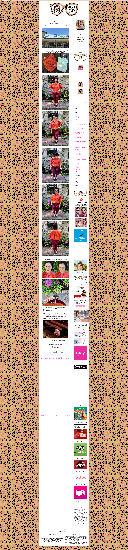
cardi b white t (78, 131)
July (76, 121)
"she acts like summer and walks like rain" (81, 143)
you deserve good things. (79, 160)
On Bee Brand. (78, 149)
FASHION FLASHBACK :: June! (80, 124)
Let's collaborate (80, 306)
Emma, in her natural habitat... (80, 138)
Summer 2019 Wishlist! (79, 136)
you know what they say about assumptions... (80, 133)
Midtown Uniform (78, 154)
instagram (45, 358)
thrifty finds (62, 358)
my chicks (77, 166)
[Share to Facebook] (61, 357)
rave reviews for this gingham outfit (81, 141)
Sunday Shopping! (78, 134)
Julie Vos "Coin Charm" (57, 258)
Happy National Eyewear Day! (80, 162)
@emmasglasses (58, 349)
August (77, 120)
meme (53, 358)
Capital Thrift (66, 25)
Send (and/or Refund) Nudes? (80, 125)
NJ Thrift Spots (57, 358)
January (77, 176)
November (77, 116)
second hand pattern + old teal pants (81, 140)
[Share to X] (60, 357)
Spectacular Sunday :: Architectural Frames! (81, 145)
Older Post (69, 415)
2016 (75, 181)
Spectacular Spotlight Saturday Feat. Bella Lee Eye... (81, 169)
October (77, 117)
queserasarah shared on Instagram (54, 307)
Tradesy (63, 346)
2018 (75, 178)
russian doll (77, 164)
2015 (75, 182)
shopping (60, 358)
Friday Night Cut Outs (79, 127)
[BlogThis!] (59, 357)
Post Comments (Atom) (57, 417)
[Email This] (58, 357)
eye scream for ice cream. (79, 137)
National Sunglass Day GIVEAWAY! (81, 128)
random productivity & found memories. (81, 159)
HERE (52, 347)
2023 (75, 108)
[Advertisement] (80, 388)
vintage (66, 358)
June (76, 123)
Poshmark (78, 96)
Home (56, 415)
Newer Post (42, 415)
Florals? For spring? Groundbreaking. (81, 153)
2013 (75, 185)
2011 (75, 188)
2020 (75, 112)
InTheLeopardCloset (58, 346)
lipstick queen (77, 163)
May (76, 171)
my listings (80, 95)
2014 (75, 184)
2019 (75, 113)
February (77, 175)
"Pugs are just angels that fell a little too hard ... (81, 151)
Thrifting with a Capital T (79, 167)
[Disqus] (56, 373)
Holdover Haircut (78, 129)
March (77, 174)
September (77, 119)
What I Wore (68, 358)
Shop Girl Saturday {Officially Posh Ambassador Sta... (81, 148)
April (76, 172)
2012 (75, 186)
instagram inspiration (49, 358)
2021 (75, 111)
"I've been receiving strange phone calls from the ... (81, 156)
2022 (75, 109)
